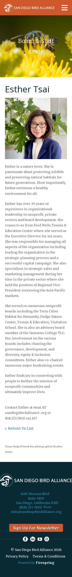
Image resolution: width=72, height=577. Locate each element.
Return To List (21, 428)
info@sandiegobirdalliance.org (36, 512)
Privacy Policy (17, 556)
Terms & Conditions (49, 556)
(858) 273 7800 (30, 507)
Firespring (45, 563)
